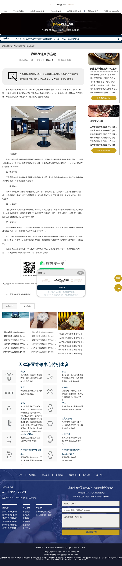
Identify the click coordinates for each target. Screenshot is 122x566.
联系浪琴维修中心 (104, 98)
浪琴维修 (32, 475)
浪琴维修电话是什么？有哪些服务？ (104, 75)
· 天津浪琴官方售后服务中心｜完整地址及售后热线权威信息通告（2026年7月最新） (43, 352)
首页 (5, 11)
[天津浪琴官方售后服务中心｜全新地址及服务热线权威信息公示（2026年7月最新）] (43, 320)
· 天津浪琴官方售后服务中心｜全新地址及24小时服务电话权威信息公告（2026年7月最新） (71, 346)
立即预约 (61, 288)
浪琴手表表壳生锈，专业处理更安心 (104, 85)
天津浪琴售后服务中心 (22, 249)
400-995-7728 (67, 460)
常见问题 (30, 46)
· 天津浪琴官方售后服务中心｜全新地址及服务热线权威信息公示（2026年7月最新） (15, 348)
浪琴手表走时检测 (9, 512)
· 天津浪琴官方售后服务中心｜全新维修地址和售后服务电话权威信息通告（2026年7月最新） (43, 332)
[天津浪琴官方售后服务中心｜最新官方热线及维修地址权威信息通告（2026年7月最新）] (15, 320)
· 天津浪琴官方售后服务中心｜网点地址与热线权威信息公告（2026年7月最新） (43, 340)
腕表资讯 (72, 475)
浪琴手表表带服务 (9, 528)
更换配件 (45, 475)
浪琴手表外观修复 (9, 525)
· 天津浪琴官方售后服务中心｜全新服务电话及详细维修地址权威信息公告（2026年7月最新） (43, 348)
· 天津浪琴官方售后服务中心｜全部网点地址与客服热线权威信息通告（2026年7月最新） (71, 350)
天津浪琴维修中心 (18, 46)
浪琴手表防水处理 (9, 515)
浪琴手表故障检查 (9, 518)
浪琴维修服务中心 (111, 11)
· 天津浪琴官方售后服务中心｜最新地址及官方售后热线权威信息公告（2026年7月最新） (15, 340)
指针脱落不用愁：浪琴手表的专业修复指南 (104, 78)
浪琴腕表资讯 (92, 11)
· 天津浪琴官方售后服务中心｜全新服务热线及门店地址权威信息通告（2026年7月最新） (43, 344)
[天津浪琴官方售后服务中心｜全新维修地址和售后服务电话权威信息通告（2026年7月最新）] (71, 321)
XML (84, 547)
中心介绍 (86, 475)
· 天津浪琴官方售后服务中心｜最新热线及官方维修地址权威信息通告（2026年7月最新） (43, 336)
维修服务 (26, 512)
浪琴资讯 (26, 525)
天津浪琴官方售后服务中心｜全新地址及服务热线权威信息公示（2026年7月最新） (104, 141)
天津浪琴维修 (18, 11)
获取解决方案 (91, 532)
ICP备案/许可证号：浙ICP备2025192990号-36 (61, 552)
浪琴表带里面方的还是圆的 (20, 294)
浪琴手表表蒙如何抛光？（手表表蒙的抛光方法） (104, 93)
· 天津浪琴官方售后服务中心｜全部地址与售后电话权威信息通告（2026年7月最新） (71, 353)
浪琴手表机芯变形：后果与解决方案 (104, 82)
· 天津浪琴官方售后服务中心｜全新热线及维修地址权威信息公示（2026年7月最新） (71, 338)
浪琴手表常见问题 (74, 11)
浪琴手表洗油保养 (9, 521)
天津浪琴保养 (55, 11)
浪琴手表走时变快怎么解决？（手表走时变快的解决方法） (104, 89)
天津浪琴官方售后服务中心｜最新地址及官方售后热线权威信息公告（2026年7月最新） (104, 134)
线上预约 (99, 475)
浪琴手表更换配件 (37, 11)
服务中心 (26, 528)
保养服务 (26, 515)
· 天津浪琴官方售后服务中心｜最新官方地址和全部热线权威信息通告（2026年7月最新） (71, 334)
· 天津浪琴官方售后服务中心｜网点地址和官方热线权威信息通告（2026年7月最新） (71, 342)
